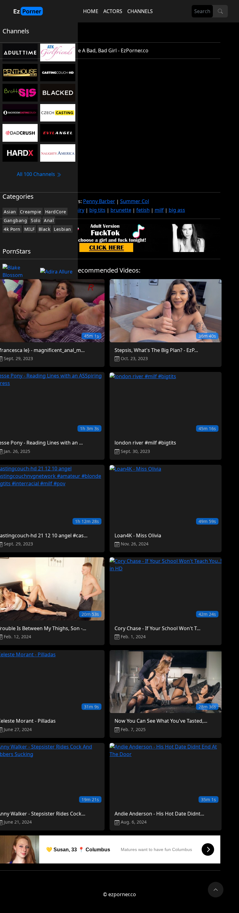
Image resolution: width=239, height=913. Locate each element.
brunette (120, 210)
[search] (220, 11)
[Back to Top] (215, 889)
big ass (177, 210)
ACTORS (112, 11)
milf (159, 210)
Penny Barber (99, 201)
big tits (97, 210)
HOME (90, 11)
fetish (143, 210)
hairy (78, 210)
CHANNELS (140, 11)
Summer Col (134, 201)
